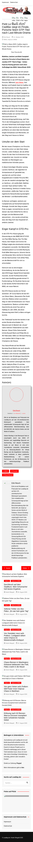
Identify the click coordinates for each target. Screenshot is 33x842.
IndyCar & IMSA (12, 39)
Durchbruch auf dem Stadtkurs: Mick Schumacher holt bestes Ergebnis (15, 586)
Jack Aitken (19, 82)
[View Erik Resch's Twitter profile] (14, 405)
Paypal (19, 763)
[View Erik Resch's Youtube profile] (18, 405)
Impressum (5, 2)
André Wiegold (10, 592)
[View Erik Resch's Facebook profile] (10, 405)
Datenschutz (14, 2)
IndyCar (7, 581)
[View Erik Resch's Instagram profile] (22, 405)
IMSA (5, 39)
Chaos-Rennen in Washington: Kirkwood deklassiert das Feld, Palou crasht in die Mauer (16, 664)
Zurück (8, 568)
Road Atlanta (8, 475)
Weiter (25, 568)
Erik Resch (7, 37)
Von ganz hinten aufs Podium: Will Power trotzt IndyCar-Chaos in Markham (16, 689)
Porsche (15, 471)
